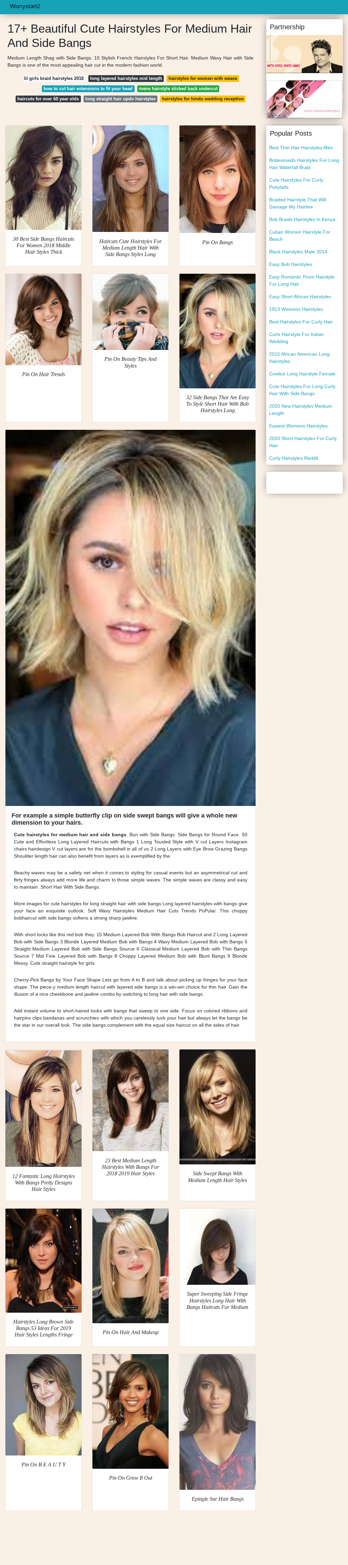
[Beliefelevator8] (304, 53)
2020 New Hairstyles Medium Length (300, 409)
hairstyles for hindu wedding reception (203, 98)
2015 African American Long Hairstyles (299, 357)
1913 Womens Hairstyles (296, 309)
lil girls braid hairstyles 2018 (54, 78)
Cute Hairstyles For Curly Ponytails (296, 183)
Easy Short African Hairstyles (300, 296)
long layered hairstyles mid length (126, 78)
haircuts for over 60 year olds (48, 98)
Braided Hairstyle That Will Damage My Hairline (297, 203)
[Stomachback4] (304, 99)
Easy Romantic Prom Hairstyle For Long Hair (301, 280)
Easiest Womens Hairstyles (298, 425)
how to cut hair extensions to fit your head (88, 88)
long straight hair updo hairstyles (120, 98)
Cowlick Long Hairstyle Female (302, 373)
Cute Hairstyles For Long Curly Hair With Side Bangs (302, 390)
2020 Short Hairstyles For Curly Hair (303, 442)
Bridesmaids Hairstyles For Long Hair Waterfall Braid (304, 163)
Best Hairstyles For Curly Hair (301, 321)
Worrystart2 (25, 6)
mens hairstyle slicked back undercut (178, 88)
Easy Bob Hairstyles (290, 264)
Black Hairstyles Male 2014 (298, 251)
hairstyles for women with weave (203, 78)
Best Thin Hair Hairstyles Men (301, 147)
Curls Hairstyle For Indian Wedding (296, 338)
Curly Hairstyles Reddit (293, 458)
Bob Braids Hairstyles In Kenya (302, 219)
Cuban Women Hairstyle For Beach (299, 235)
